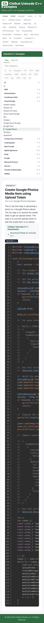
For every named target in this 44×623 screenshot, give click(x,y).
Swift (4, 38)
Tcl (10, 38)
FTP (25, 71)
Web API (14, 60)
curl (10, 71)
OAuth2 (23, 74)
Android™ (21, 16)
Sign (12, 78)
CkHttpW (29, 250)
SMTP (18, 78)
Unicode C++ (30, 38)
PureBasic (17, 34)
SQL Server (34, 34)
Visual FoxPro (8, 45)
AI (5, 71)
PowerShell (7, 34)
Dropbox (7, 120)
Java (4, 27)
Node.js (22, 27)
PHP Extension (8, 31)
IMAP (37, 71)
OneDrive (7, 132)
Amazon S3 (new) (10, 111)
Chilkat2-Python (15, 20)
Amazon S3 (8, 108)
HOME (13, 16)
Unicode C (18, 38)
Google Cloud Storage (12, 123)
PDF (30, 74)
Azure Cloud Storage (12, 114)
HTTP (31, 71)
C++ (4, 20)
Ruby (26, 34)
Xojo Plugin (19, 45)
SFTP (6, 78)
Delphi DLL (27, 24)
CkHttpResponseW (34, 253)
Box (5, 117)
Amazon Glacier (9, 105)
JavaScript (12, 27)
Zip (30, 78)
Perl (17, 31)
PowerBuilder (27, 31)
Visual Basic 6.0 (26, 42)
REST (36, 74)
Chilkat (5, 16)
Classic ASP (7, 24)
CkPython (27, 20)
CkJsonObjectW (33, 247)
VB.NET (5, 42)
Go (35, 24)
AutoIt (30, 16)
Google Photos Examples (25, 201)
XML (24, 78)
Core (7, 60)
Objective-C (32, 27)
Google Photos (11, 129)
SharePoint (8, 135)
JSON (16, 74)
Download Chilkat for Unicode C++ (23, 234)
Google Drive (8, 126)
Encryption (17, 71)
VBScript (14, 42)
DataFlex (17, 24)
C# (40, 16)
